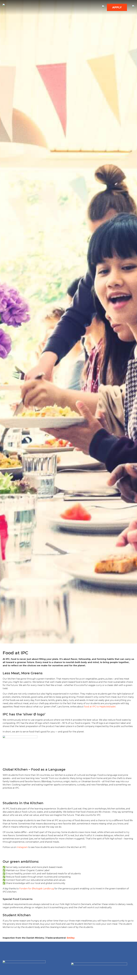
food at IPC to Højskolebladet (100, 706)
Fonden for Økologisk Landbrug (36, 888)
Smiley (71, 938)
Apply (117, 7)
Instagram (22, 847)
